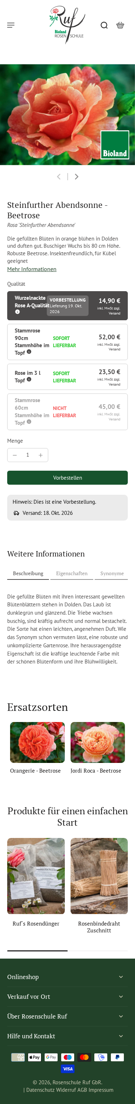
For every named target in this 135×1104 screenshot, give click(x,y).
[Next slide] (76, 176)
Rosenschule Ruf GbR (77, 1082)
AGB (82, 1089)
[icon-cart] (120, 25)
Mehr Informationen (32, 268)
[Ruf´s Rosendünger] (36, 876)
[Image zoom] (67, 114)
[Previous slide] (58, 176)
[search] (104, 25)
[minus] (15, 455)
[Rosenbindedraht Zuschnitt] (99, 876)
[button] (67, 478)
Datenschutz (40, 1089)
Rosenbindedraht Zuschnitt (99, 927)
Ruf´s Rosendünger (36, 923)
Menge (15, 440)
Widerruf (66, 1089)
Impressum (101, 1089)
